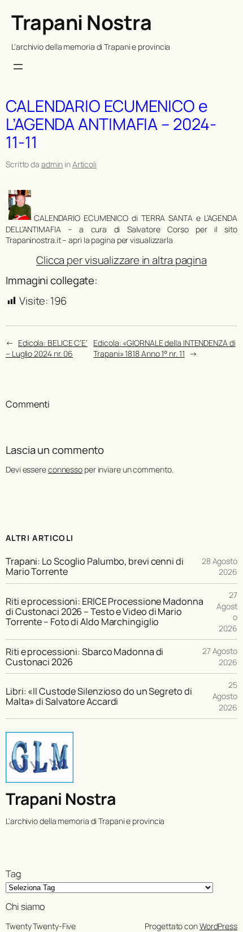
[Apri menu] (18, 66)
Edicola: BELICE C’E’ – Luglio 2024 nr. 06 (47, 348)
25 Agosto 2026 (224, 695)
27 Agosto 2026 (219, 656)
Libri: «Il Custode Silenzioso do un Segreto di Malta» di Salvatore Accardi (99, 696)
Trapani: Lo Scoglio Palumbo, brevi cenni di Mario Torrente (95, 566)
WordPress (218, 926)
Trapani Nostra (81, 22)
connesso (65, 469)
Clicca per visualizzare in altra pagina (121, 260)
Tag (13, 874)
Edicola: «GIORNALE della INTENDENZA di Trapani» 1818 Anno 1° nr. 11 (164, 348)
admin (52, 164)
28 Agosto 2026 (219, 567)
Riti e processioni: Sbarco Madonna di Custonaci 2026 (84, 657)
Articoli (84, 164)
